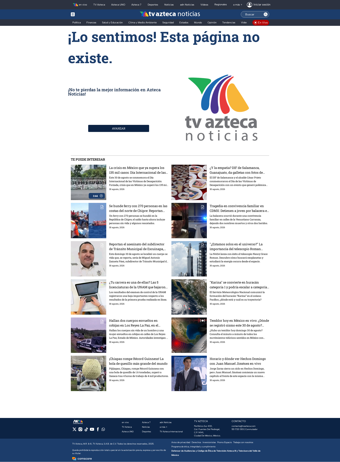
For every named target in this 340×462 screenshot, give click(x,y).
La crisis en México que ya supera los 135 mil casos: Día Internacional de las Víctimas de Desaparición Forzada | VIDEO (137, 170)
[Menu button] (85, 14)
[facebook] (98, 430)
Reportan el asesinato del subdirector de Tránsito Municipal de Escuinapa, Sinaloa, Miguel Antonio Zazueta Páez (137, 246)
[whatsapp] (103, 430)
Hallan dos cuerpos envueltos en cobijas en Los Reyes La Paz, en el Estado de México (133, 323)
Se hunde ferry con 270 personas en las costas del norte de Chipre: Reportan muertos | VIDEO (138, 208)
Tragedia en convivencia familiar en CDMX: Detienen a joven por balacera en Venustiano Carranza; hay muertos (239, 208)
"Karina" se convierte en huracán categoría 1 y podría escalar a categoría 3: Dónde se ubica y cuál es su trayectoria (238, 285)
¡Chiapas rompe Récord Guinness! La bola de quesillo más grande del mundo (138, 361)
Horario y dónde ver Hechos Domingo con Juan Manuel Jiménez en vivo (238, 361)
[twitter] (74, 430)
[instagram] (80, 430)
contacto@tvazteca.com (244, 426)
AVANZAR (118, 128)
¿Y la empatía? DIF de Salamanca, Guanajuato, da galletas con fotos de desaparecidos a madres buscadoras (237, 170)
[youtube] (92, 430)
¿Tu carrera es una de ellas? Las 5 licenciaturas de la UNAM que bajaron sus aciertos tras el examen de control (137, 285)
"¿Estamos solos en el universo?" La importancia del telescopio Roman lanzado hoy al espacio (236, 246)
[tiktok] (86, 430)
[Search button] (266, 14)
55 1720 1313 (238, 429)
